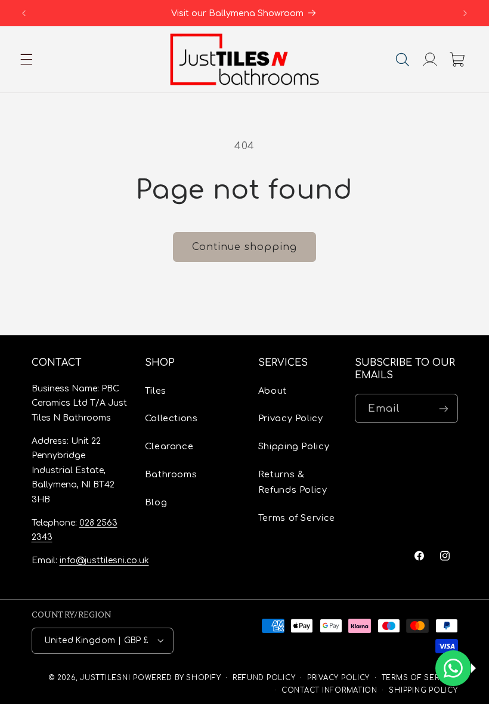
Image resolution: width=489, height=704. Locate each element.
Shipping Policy (293, 446)
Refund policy (264, 678)
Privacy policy (338, 678)
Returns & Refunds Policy (292, 482)
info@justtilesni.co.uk (104, 560)
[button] (26, 59)
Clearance (169, 446)
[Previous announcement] (24, 13)
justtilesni (105, 678)
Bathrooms (171, 474)
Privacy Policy (290, 418)
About (272, 391)
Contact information (329, 690)
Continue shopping (245, 247)
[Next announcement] (465, 13)
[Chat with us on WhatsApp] (453, 668)
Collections (171, 418)
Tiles (155, 391)
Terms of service (420, 678)
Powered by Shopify (177, 678)
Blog (156, 502)
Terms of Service (296, 518)
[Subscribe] (443, 408)
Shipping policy (423, 690)
